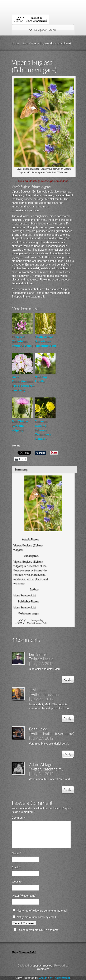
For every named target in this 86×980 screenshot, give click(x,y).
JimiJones (51, 694)
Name (16, 853)
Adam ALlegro (41, 764)
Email (16, 867)
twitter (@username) (24, 895)
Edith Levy (38, 729)
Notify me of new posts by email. (37, 917)
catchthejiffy (53, 769)
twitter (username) (58, 733)
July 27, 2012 (42, 663)
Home (15, 43)
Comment (18, 817)
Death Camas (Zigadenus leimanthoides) (45, 341)
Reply (67, 679)
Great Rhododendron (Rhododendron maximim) (22, 383)
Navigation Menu (45, 30)
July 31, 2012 (42, 773)
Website (17, 881)
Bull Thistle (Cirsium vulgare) (20, 426)
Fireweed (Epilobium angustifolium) (22, 341)
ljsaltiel (48, 659)
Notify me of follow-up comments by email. (42, 910)
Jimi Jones (37, 689)
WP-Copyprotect (60, 977)
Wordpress (43, 969)
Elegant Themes (42, 965)
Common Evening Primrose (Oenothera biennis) (43, 430)
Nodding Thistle (41, 379)
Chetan (43, 977)
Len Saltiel (38, 654)
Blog (24, 43)
